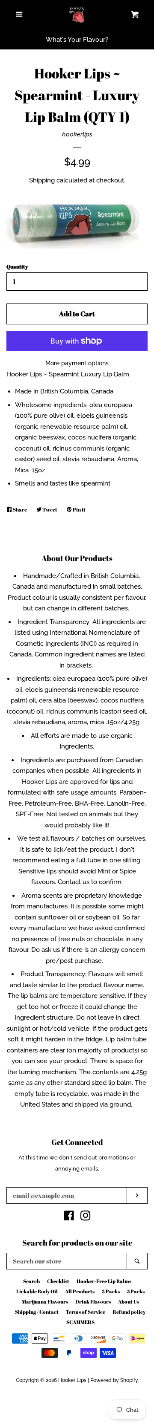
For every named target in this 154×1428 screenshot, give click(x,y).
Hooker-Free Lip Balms (104, 1281)
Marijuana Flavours (45, 1301)
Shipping (42, 180)
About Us (128, 1301)
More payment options (77, 363)
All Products (80, 1291)
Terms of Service (85, 1311)
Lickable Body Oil (37, 1291)
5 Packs (136, 1291)
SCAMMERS (80, 1321)
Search (31, 1281)
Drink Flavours (93, 1301)
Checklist (58, 1281)
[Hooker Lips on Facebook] (69, 1217)
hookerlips (77, 134)
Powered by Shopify (114, 1380)
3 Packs (111, 1291)
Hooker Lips (72, 1380)
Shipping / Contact (37, 1311)
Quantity (17, 266)
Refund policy (129, 1311)
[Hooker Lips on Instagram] (85, 1217)
